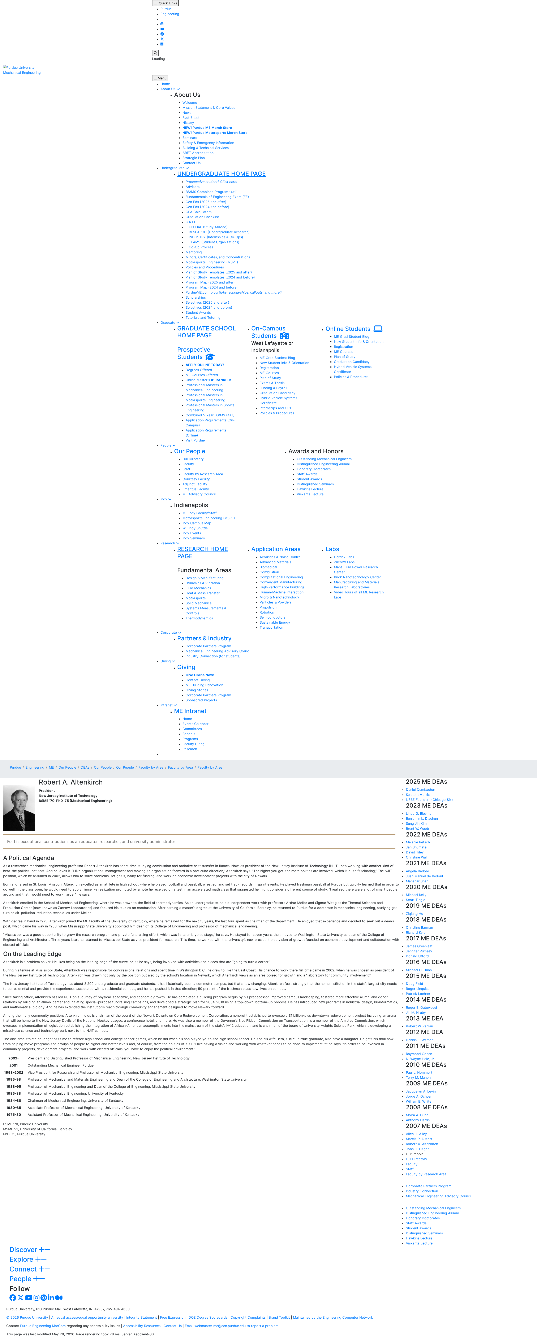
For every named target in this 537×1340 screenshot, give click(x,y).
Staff (186, 469)
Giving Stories (197, 690)
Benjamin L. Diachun (422, 818)
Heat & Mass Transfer (203, 593)
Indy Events (191, 533)
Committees (192, 729)
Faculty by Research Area (202, 474)
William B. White (418, 1101)
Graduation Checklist (202, 217)
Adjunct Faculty (194, 484)
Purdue (166, 9)
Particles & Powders (276, 602)
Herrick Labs (344, 557)
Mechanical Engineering (22, 72)
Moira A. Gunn (417, 1115)
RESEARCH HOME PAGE (202, 552)
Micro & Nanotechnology (279, 597)
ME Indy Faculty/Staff (199, 513)
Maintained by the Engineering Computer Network (333, 1317)
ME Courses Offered (202, 375)
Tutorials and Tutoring (203, 317)
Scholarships (196, 297)
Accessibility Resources (141, 1326)
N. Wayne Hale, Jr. (420, 1059)
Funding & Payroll (273, 388)
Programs (190, 739)
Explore (22, 1259)
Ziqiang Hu (414, 913)
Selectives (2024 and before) (209, 307)
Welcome (189, 102)
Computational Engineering (281, 577)
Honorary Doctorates (314, 469)
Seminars (189, 138)
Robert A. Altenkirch (422, 1144)
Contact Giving (198, 680)
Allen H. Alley (416, 1134)
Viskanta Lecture (310, 494)
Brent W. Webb (417, 828)
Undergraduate (172, 168)
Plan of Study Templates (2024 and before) (220, 277)
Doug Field (414, 983)
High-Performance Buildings (282, 587)
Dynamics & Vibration (203, 583)
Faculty (188, 464)
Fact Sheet (190, 117)
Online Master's (208, 380)
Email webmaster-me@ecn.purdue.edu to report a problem (231, 1326)
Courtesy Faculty (196, 479)
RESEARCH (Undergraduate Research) (218, 232)
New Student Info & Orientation (284, 363)
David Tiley (415, 852)
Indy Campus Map (196, 523)
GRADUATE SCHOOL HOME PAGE (206, 332)
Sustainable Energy (275, 622)
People (166, 445)
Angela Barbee (417, 871)
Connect (23, 1269)
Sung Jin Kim (416, 823)
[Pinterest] (43, 1299)
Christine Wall (417, 857)
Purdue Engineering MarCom (43, 1326)
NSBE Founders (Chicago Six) (429, 800)
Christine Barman (419, 927)
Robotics (267, 612)
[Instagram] (161, 24)
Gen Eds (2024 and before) (207, 207)
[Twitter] (162, 39)
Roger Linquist (417, 989)
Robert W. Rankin (419, 1026)
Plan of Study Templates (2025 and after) (219, 272)
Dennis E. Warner (419, 1040)
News (186, 112)
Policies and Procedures (205, 267)
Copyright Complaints (248, 1317)
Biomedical (268, 567)
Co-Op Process (199, 247)
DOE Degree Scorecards (208, 1317)
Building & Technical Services (205, 148)
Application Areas (276, 549)
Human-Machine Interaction (282, 592)
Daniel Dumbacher (420, 789)
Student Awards (198, 312)
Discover (24, 1249)
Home (165, 84)
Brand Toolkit (279, 1317)
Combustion (269, 572)
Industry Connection (422, 1191)
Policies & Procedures (277, 413)
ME (51, 767)
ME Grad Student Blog (277, 358)
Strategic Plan (193, 158)
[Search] (155, 53)
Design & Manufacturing (205, 578)
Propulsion (268, 607)
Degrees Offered (199, 370)
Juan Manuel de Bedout (424, 876)
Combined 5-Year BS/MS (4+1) (210, 415)
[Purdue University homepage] (19, 67)
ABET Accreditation (198, 153)
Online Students (349, 328)
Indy (164, 499)
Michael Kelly (416, 895)
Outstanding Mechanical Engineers (324, 459)
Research (168, 543)
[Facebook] (162, 34)
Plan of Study (270, 378)
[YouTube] (162, 29)
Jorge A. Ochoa (418, 1096)
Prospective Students (193, 353)
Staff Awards (307, 474)
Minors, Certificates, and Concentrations (218, 257)
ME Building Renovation (204, 685)
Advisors (192, 187)
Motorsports (196, 598)
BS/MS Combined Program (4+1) (212, 192)
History (188, 122)
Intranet (167, 705)
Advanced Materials (275, 562)
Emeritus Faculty (195, 489)
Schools (188, 734)
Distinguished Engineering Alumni (323, 464)
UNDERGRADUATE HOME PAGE (221, 173)
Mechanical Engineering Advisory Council (218, 651)
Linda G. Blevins (418, 813)
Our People (189, 451)
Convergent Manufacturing (281, 582)
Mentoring (194, 252)
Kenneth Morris (418, 794)
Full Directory (193, 459)
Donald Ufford (417, 956)
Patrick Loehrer (418, 994)
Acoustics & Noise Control (280, 557)
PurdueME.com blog (234, 292)
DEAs (85, 767)
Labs (332, 549)
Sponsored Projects (201, 700)
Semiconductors (272, 617)
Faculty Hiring (193, 744)
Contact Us (191, 163)
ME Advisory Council (199, 494)
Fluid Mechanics (198, 588)
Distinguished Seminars (315, 484)
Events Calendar (195, 724)
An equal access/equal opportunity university (87, 1317)
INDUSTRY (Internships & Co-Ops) (214, 237)
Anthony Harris (418, 1120)
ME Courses (269, 373)
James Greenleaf (419, 946)
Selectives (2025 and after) (207, 302)
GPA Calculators (198, 212)
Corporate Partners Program (208, 646)
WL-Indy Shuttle (195, 528)
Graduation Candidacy (277, 393)
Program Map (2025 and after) (210, 282)
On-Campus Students (268, 332)
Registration (269, 368)
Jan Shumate (416, 847)
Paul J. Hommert (419, 1072)
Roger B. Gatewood (421, 1007)
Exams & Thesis (272, 383)
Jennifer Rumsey (419, 951)
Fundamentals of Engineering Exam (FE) (217, 197)
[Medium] (59, 1299)
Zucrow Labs (344, 562)
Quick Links (167, 3)
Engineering (169, 14)
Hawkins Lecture (310, 489)
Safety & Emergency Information (208, 143)
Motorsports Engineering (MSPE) (212, 262)
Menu (161, 78)
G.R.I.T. (191, 222)
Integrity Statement (141, 1317)
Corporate (169, 632)
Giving (166, 661)
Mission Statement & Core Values (208, 107)
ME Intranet (190, 711)
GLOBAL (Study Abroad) (207, 227)
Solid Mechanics (198, 603)
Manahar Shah (417, 881)
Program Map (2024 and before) (212, 287)
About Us (168, 89)
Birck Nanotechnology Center (357, 577)
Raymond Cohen (419, 1054)
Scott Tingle (415, 900)
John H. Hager (417, 1149)
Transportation (271, 627)
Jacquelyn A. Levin (421, 1091)
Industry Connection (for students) (213, 656)
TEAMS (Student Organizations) (212, 242)
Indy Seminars (193, 538)
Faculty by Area (150, 767)
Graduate (168, 322)
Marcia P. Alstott (419, 1139)
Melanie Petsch (418, 842)
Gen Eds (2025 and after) (206, 202)
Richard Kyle (415, 932)
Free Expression (172, 1317)
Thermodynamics (199, 618)
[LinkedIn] (161, 44)
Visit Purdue (195, 440)
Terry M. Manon (418, 1077)
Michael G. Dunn (419, 970)
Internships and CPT (276, 408)
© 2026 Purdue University (27, 1317)
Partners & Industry (204, 638)
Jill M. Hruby (416, 1012)
